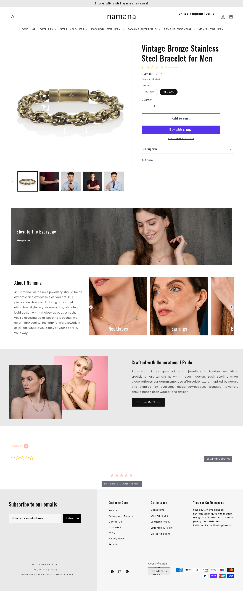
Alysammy (51, 569)
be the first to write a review (121, 484)
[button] (13, 17)
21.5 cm (168, 92)
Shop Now (23, 240)
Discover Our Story (148, 402)
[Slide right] (129, 181)
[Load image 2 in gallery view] (49, 181)
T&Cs (112, 533)
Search (113, 544)
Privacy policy (45, 574)
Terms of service (64, 574)
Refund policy (27, 574)
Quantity (147, 100)
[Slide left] (13, 181)
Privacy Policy (117, 538)
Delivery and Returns (121, 516)
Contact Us (115, 521)
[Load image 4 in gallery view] (92, 181)
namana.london (49, 564)
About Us (114, 510)
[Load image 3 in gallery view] (71, 181)
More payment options (181, 138)
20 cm (151, 92)
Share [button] (149, 160)
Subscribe (72, 518)
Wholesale (115, 527)
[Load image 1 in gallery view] (28, 181)
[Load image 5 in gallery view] (114, 181)
